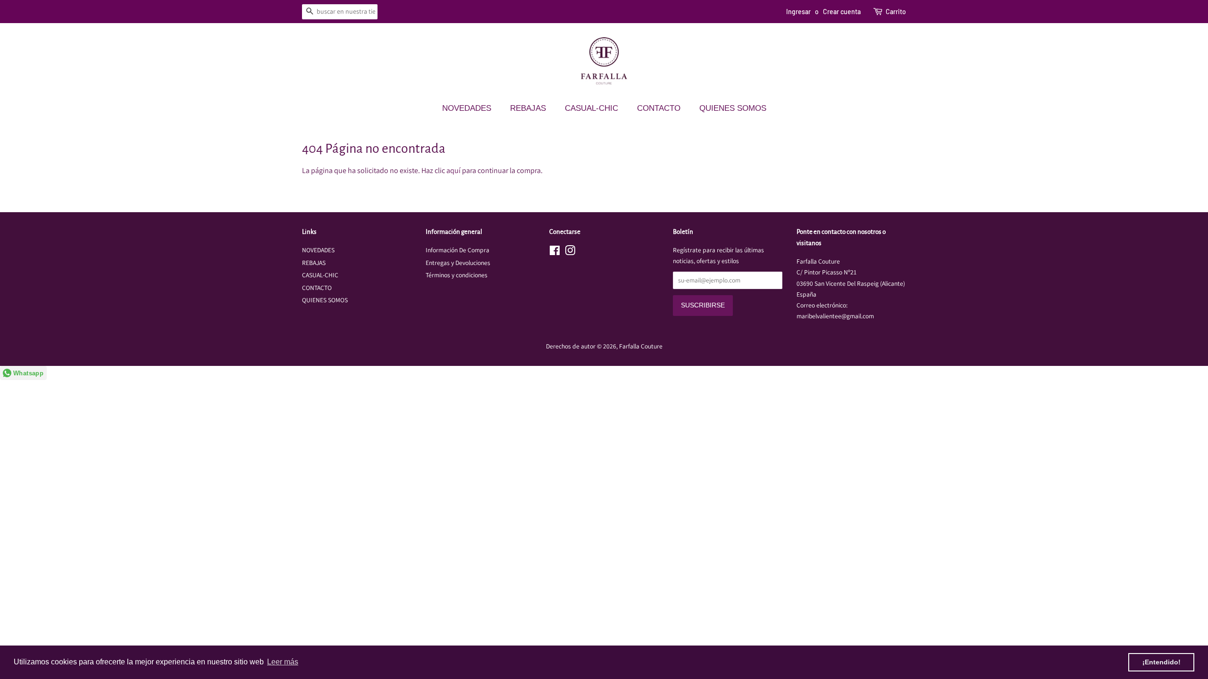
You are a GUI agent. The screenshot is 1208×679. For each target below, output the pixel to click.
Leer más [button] (282, 662)
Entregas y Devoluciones (458, 262)
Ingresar (798, 12)
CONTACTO (658, 108)
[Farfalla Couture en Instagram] (570, 252)
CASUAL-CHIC (591, 108)
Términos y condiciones (456, 275)
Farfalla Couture (641, 346)
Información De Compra (457, 250)
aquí (453, 170)
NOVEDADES (466, 108)
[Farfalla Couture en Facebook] (554, 252)
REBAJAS (528, 108)
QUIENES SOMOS (732, 108)
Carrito (896, 12)
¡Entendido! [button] (1161, 662)
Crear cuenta (842, 12)
